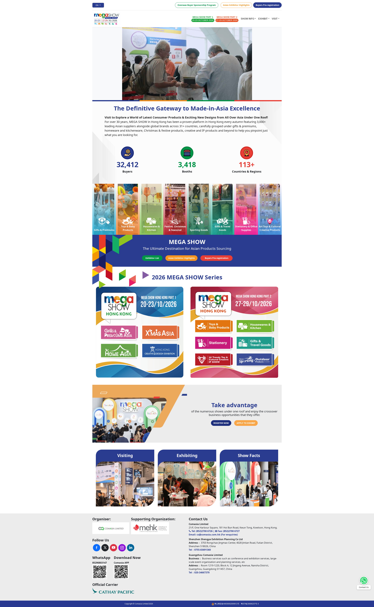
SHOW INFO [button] (247, 18)
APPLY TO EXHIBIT (246, 423)
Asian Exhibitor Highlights (236, 5)
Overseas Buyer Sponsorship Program (197, 5)
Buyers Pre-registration (267, 5)
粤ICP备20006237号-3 (250, 603)
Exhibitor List (152, 258)
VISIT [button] (275, 18)
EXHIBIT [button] (263, 18)
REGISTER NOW (221, 423)
